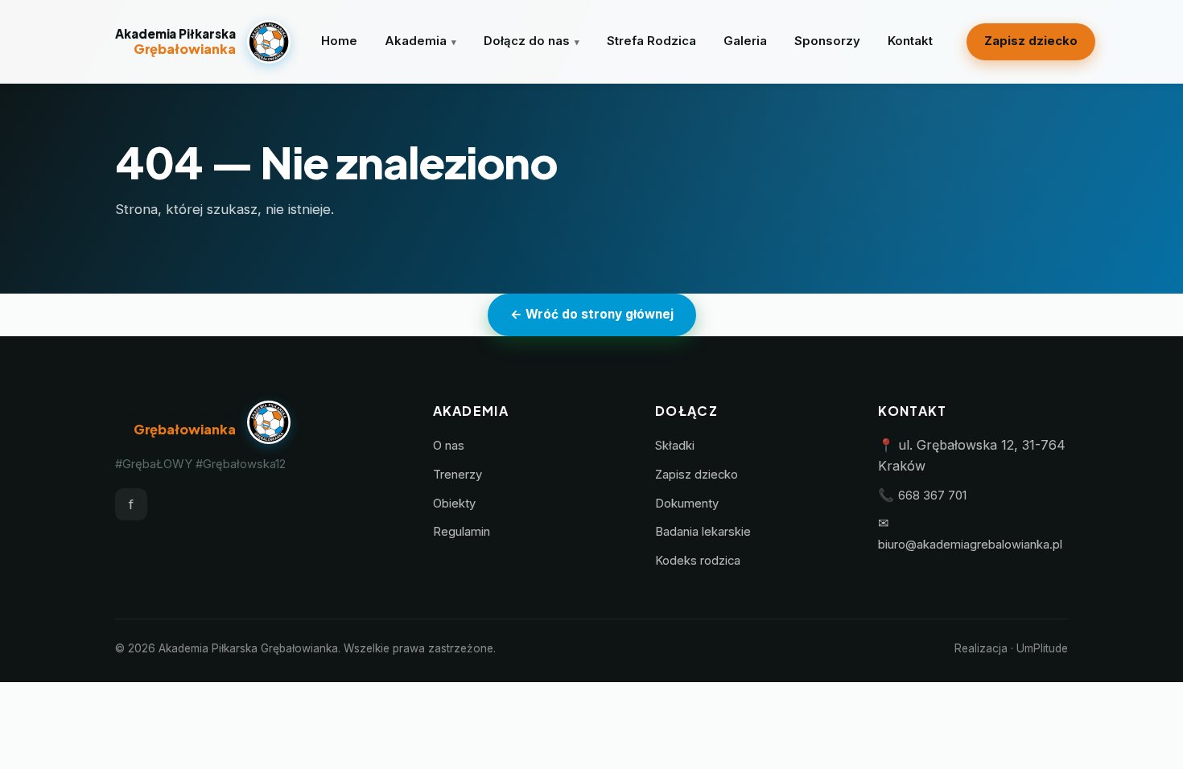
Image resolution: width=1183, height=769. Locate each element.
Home (339, 41)
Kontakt (910, 41)
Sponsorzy (827, 41)
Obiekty (454, 503)
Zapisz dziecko (1031, 41)
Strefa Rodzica (651, 41)
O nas (448, 445)
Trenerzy (457, 474)
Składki (675, 445)
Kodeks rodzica (697, 560)
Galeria (745, 41)
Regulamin (461, 531)
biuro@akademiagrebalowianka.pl (970, 544)
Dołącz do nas (527, 41)
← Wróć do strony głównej (592, 314)
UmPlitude (1042, 648)
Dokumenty (687, 503)
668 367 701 (932, 495)
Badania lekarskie (703, 531)
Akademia (416, 41)
